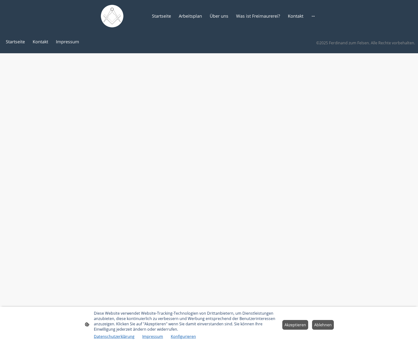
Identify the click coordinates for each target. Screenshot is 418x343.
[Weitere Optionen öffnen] (313, 16)
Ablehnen (323, 325)
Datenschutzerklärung (114, 336)
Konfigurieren (183, 336)
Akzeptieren (295, 325)
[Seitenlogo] (112, 16)
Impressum (152, 336)
